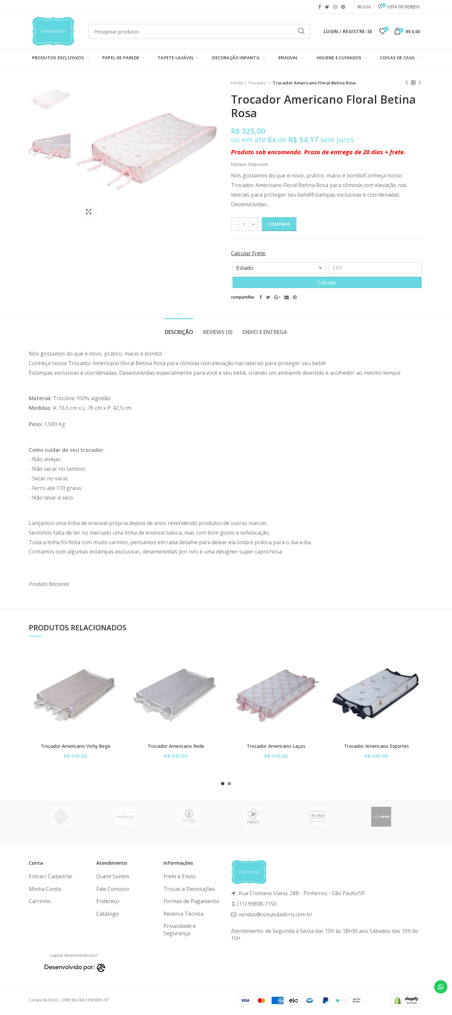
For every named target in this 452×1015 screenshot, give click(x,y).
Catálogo (107, 913)
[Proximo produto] (420, 82)
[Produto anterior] (406, 82)
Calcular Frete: (248, 253)
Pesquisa (301, 31)
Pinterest (343, 7)
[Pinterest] (295, 297)
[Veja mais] (117, 686)
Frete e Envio (179, 876)
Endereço (107, 901)
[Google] (277, 297)
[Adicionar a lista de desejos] (117, 657)
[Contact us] (440, 986)
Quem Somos (112, 876)
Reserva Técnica (183, 913)
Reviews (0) (218, 332)
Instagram (335, 7)
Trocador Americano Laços (276, 746)
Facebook (319, 7)
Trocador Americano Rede (176, 746)
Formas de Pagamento (191, 901)
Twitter (327, 7)
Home (237, 83)
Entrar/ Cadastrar (50, 876)
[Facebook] (260, 297)
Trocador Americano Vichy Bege (76, 746)
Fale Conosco (112, 889)
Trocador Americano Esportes (376, 746)
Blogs (364, 7)
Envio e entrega (265, 332)
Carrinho (40, 901)
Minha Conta (45, 889)
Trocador (257, 83)
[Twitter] (268, 297)
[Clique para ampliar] (88, 212)
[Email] (286, 297)
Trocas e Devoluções (189, 889)
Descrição (179, 332)
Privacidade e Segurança (179, 929)
